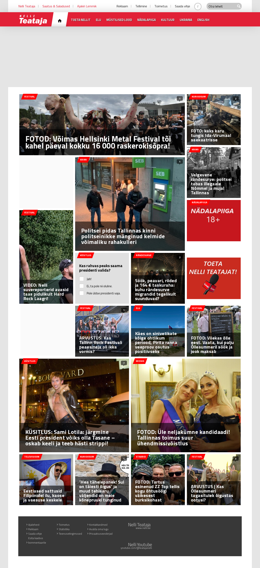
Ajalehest (33, 525)
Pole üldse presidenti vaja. (103, 293)
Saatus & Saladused (56, 6)
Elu (98, 19)
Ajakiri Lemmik (86, 6)
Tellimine (141, 6)
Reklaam (122, 6)
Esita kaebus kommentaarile (37, 540)
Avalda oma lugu (98, 529)
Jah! (89, 279)
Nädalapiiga (146, 19)
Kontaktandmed (98, 525)
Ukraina (186, 19)
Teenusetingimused (70, 534)
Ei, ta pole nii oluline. (99, 286)
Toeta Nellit (81, 19)
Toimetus (161, 6)
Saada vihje (182, 6)
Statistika (64, 529)
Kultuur (167, 19)
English (203, 19)
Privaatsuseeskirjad (101, 534)
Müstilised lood (119, 19)
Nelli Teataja (26, 6)
